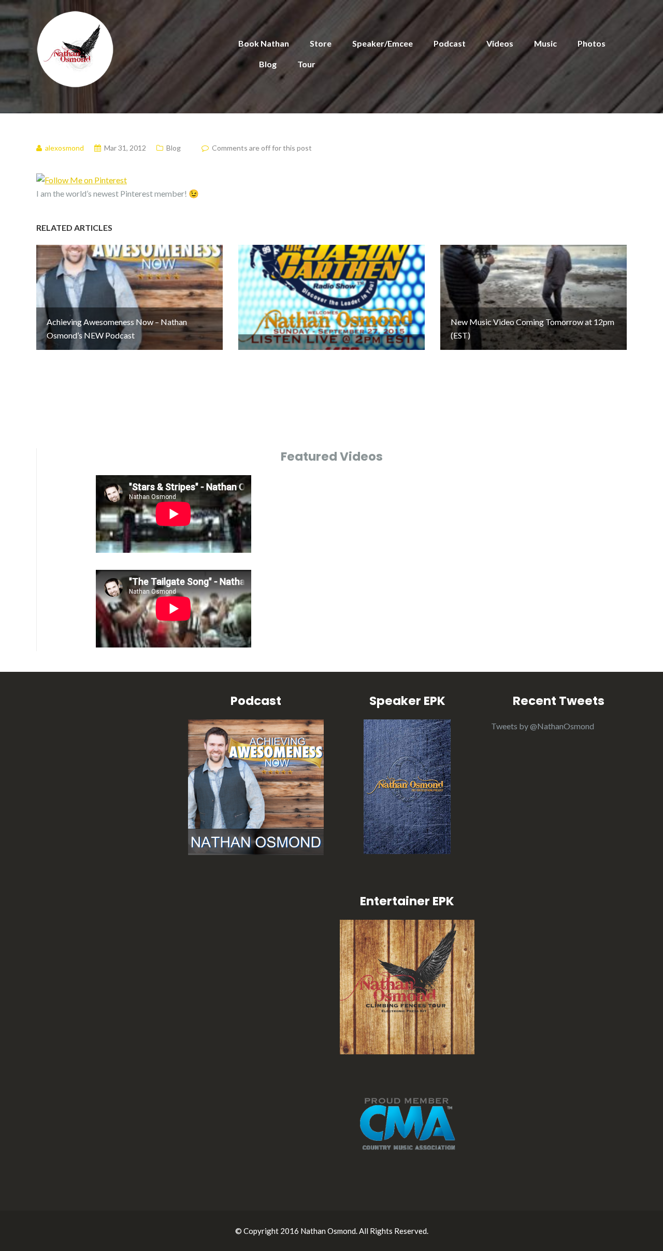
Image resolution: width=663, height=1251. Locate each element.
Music (545, 43)
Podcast (450, 43)
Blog (268, 64)
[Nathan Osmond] (75, 48)
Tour (306, 64)
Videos (499, 43)
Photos (592, 43)
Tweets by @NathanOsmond (542, 726)
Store (321, 43)
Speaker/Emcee (382, 43)
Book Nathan (263, 43)
